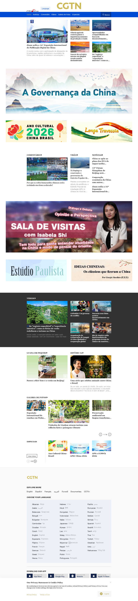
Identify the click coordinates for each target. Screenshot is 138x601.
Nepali (64, 547)
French (38, 547)
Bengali (37, 516)
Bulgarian (40, 520)
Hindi (64, 508)
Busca (107, 15)
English (30, 491)
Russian (94, 512)
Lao (63, 531)
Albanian (38, 504)
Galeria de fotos (36, 397)
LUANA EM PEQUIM (36, 353)
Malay (68, 535)
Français (48, 491)
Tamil (92, 531)
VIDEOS (30, 298)
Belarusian (40, 512)
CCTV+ (87, 491)
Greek (38, 554)
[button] (100, 434)
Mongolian (67, 539)
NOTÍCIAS (97, 155)
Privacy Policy (32, 595)
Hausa (37, 558)
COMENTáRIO (33, 155)
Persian (66, 550)
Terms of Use (45, 595)
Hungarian (67, 512)
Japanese (66, 523)
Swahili (94, 527)
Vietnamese (96, 550)
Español (38, 491)
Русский (65, 491)
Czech (37, 531)
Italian (65, 520)
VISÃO (73, 155)
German (38, 550)
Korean (66, 527)
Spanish (94, 523)
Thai (91, 535)
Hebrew (65, 504)
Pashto (93, 504)
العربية (56, 491)
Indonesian (69, 516)
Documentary (76, 491)
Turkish (93, 539)
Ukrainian (96, 543)
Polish (65, 554)
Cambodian (38, 523)
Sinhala (93, 520)
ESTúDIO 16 (76, 353)
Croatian (39, 527)
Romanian (95, 508)
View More (32, 456)
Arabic (37, 508)
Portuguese (68, 558)
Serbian (94, 516)
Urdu (91, 547)
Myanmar (69, 543)
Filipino (38, 543)
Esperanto (40, 539)
